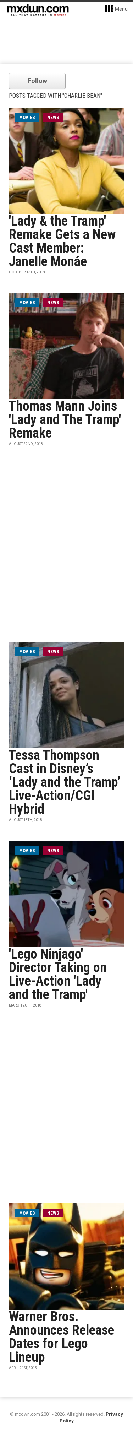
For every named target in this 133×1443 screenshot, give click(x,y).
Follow (37, 81)
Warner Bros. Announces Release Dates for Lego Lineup (61, 1337)
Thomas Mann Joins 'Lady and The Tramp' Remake (65, 419)
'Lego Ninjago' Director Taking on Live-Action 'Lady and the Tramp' (58, 974)
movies (27, 117)
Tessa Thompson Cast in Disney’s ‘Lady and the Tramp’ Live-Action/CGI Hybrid (65, 782)
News (53, 117)
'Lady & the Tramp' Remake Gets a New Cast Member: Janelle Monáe (62, 241)
